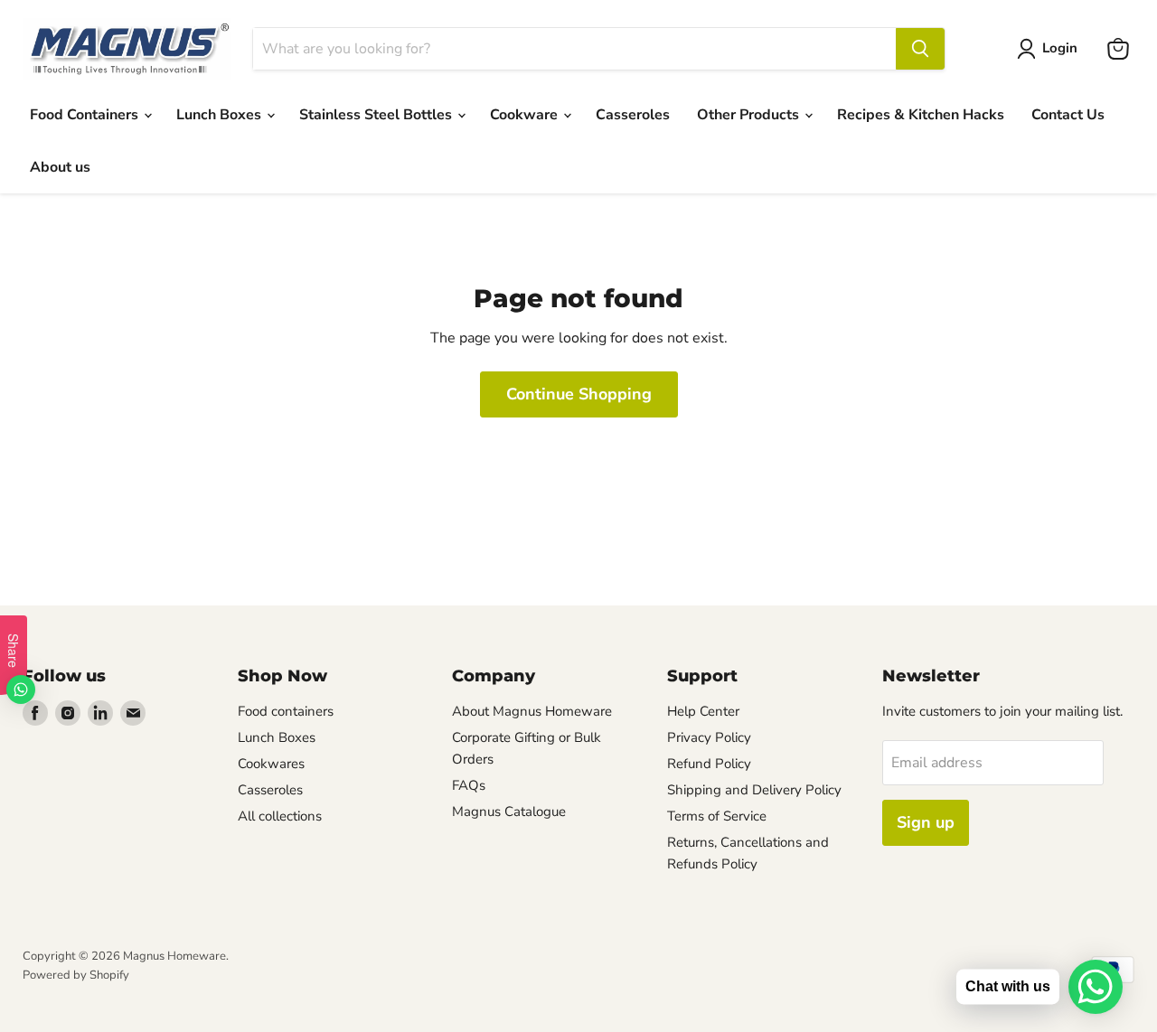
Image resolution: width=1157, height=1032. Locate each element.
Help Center (703, 711)
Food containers (286, 711)
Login (1059, 48)
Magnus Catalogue (509, 811)
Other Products (750, 115)
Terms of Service (717, 816)
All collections (280, 816)
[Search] (920, 49)
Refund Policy (709, 764)
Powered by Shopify (76, 975)
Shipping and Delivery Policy (754, 790)
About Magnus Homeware (532, 711)
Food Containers (86, 115)
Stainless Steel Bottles (377, 115)
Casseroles (633, 115)
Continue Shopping (579, 394)
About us (60, 167)
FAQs (468, 785)
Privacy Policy (709, 737)
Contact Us (1068, 115)
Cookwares (271, 764)
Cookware (525, 115)
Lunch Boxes (220, 115)
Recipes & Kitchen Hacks (920, 115)
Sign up (926, 822)
